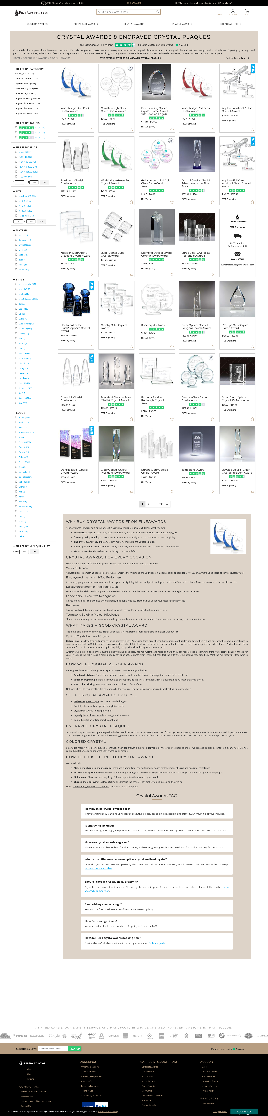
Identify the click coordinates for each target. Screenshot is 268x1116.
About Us (31, 1069)
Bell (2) (22, 304)
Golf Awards (147, 1100)
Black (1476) (24, 422)
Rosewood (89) (25, 506)
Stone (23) (23, 264)
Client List (31, 1074)
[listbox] (242, 58)
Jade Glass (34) (25, 477)
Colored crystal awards (85, 719)
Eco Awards (147, 1091)
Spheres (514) (25, 398)
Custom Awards (37, 23)
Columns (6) (24, 314)
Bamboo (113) (25, 240)
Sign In (205, 1067)
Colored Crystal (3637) (26, 93)
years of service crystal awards (229, 572)
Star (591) (23, 403)
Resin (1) (22, 259)
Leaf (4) (22, 348)
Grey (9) (22, 467)
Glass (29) (23, 250)
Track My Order (209, 1076)
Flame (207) (24, 333)
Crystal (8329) (25, 245)
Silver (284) (23, 511)
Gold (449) (23, 457)
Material (22, 230)
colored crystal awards (77, 750)
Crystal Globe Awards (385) (28, 103)
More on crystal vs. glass (98, 868)
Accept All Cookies (244, 1112)
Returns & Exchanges (90, 1086)
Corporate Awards (86, 23)
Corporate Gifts (230, 23)
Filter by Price (26, 147)
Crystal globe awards (84, 706)
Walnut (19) (23, 521)
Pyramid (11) (24, 383)
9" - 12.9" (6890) (25, 211)
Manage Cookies (220, 1111)
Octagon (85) (24, 368)
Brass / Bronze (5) (26, 432)
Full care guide (157, 943)
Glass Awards (148, 1076)
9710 (103, 58)
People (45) (24, 378)
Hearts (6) (23, 343)
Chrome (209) (25, 442)
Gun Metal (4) (24, 472)
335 (161, 504)
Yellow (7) (23, 536)
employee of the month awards (220, 582)
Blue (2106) (23, 427)
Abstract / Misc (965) (27, 284)
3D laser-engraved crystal (190, 679)
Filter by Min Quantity (33, 546)
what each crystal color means (112, 750)
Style (20, 279)
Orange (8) (23, 487)
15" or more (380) (26, 215)
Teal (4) (22, 516)
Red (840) (23, 501)
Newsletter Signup (210, 1081)
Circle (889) (23, 309)
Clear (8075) (24, 447)
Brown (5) (23, 437)
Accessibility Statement (91, 1095)
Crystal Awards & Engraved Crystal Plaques (133, 58)
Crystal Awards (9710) (25, 83)
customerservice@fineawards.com (36, 1101)
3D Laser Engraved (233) (27, 88)
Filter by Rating (28, 123)
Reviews (30, 1079)
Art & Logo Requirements (92, 1076)
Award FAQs (86, 1081)
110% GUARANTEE (133, 3)
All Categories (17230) (24, 73)
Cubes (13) (23, 318)
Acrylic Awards (148, 1081)
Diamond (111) (25, 328)
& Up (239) (40, 132)
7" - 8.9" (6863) (25, 206)
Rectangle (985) (25, 388)
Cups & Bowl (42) (26, 323)
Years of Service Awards (152, 1095)
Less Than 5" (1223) (27, 196)
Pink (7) (22, 491)
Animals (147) (24, 289)
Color (20, 413)
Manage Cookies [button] (209, 1086)
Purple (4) (23, 496)
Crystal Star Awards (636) (27, 113)
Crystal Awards (134, 23)
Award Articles (208, 1103)
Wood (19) (23, 531)
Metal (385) (23, 255)
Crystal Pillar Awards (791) (27, 108)
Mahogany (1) (24, 482)
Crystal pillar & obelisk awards (89, 715)
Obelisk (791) (24, 363)
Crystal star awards (83, 710)
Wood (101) (24, 269)
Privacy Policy (208, 1091)
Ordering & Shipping (90, 1067)
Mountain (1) (24, 353)
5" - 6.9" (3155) (25, 201)
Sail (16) (22, 393)
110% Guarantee (88, 1071)
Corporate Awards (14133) (26, 78)
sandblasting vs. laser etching (176, 688)
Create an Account (210, 1071)
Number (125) (25, 358)
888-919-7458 (27, 1096)
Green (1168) (24, 462)
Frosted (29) (24, 452)
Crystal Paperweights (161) (28, 98)
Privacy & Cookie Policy (108, 1111)
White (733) (23, 526)
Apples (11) (24, 294)
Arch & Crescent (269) (28, 299)
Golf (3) (22, 338)
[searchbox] (128, 12)
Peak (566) (23, 373)
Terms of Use (87, 1091)
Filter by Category (30, 69)
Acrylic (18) (23, 235)
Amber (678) (24, 417)
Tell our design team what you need (91, 786)
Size (18, 191)
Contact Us (26, 1106)
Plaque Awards (182, 23)
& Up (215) (40, 127)
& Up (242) (40, 137)
